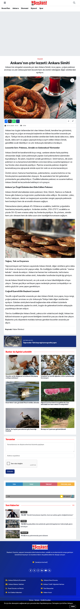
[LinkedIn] (42, 570)
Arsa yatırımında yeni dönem (34, 536)
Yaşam (40, 59)
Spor (41, 8)
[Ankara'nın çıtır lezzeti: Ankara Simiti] (40, 97)
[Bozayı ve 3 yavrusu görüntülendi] (57, 418)
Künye (31, 600)
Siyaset (34, 8)
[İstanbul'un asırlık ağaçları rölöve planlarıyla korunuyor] (57, 365)
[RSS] (49, 570)
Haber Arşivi (48, 592)
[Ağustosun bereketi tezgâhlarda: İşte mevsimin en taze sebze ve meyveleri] (57, 391)
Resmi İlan (6, 8)
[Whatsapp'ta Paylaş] (14, 121)
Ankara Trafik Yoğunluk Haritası (53, 584)
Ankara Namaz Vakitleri (16, 584)
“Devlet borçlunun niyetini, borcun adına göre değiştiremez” (47, 515)
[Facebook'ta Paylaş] (6, 121)
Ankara (15, 8)
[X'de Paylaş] (10, 121)
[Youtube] (45, 570)
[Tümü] (73, 505)
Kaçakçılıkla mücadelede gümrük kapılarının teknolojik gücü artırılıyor (46, 525)
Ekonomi (24, 8)
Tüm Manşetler (48, 588)
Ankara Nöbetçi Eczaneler (17, 580)
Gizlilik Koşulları (46, 600)
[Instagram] (38, 570)
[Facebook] (30, 570)
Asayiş (23, 521)
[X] (34, 570)
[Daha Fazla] (18, 121)
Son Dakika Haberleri (15, 592)
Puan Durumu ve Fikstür (16, 588)
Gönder (10, 471)
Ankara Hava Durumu (51, 580)
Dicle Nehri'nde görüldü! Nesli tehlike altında (22, 402)
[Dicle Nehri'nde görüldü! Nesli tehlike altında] (22, 391)
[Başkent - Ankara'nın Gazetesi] (39, 3)
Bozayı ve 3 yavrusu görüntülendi (53, 429)
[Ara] (74, 3)
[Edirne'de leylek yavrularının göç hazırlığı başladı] (22, 418)
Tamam (73, 606)
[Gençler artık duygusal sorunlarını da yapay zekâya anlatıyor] (22, 365)
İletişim (37, 600)
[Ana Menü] (5, 3)
